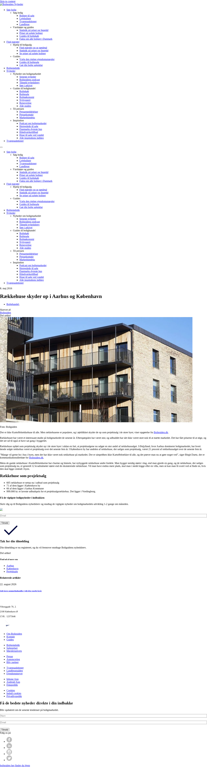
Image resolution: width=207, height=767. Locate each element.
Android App (13, 682)
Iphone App (12, 679)
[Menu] (1, 147)
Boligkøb (24, 91)
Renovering (25, 103)
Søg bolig (11, 9)
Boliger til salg (26, 15)
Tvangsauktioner (28, 21)
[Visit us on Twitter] (9, 760)
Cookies (10, 690)
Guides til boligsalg (29, 62)
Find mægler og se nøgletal (33, 47)
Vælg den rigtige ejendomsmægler (36, 59)
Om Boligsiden (14, 633)
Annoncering (13, 659)
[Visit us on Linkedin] (9, 747)
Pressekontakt (26, 114)
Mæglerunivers (14, 651)
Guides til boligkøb (29, 36)
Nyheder (10, 71)
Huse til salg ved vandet (31, 135)
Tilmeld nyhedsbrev (29, 82)
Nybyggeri (24, 100)
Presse (9, 656)
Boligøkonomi (26, 97)
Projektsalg (12, 571)
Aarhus (10, 565)
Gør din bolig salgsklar (31, 65)
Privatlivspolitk (14, 696)
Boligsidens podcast (29, 79)
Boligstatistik (13, 68)
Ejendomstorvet (14, 673)
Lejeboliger (25, 18)
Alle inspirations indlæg (31, 138)
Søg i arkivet (25, 85)
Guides (10, 639)
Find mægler (12, 41)
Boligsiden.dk (161, 432)
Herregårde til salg (28, 126)
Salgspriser (12, 648)
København (12, 568)
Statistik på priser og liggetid (33, 30)
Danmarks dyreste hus (30, 129)
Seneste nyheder (27, 76)
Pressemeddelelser (28, 111)
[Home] (11, 4)
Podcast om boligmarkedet (32, 123)
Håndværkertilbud (28, 132)
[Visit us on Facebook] (9, 741)
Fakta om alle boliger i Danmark (35, 39)
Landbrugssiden (14, 670)
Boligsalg (24, 94)
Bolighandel (12, 304)
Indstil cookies (13, 693)
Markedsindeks (27, 117)
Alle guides (25, 106)
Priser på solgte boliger (31, 33)
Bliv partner (12, 662)
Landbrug (24, 24)
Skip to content (7, 1)
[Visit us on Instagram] (9, 753)
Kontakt (10, 636)
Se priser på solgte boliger (32, 53)
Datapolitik (12, 685)
